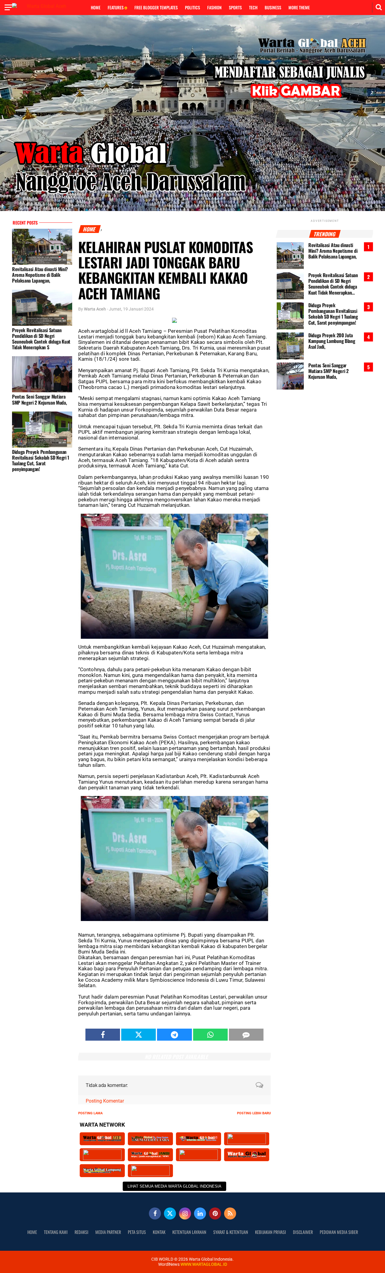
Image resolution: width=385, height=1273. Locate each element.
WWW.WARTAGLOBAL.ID (203, 1264)
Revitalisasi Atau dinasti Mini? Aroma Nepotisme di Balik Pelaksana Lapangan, (40, 274)
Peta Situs (137, 1232)
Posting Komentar (105, 1101)
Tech (253, 7)
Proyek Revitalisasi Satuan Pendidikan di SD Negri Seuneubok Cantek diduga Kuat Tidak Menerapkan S (41, 338)
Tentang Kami (56, 1232)
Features (116, 7)
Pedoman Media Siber (339, 1232)
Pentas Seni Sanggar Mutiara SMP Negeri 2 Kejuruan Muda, (39, 399)
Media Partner (108, 1232)
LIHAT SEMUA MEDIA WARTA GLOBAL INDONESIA (174, 1186)
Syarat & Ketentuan (230, 1232)
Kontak (159, 1232)
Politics (192, 7)
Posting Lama (90, 1113)
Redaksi (81, 1232)
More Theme (299, 7)
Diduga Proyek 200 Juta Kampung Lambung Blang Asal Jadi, (331, 341)
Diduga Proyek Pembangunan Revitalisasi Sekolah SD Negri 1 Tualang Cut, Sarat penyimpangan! (40, 460)
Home (95, 7)
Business (273, 7)
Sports (235, 7)
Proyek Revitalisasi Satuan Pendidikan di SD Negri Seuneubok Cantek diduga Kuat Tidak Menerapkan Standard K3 (333, 283)
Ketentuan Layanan (189, 1232)
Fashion (214, 7)
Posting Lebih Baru (254, 1113)
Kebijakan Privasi (270, 1232)
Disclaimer (303, 1232)
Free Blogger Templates (156, 7)
